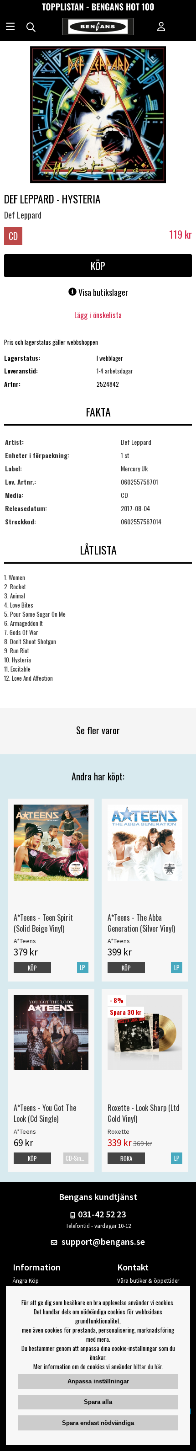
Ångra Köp (26, 1281)
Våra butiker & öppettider (148, 1281)
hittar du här (148, 1366)
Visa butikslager (102, 292)
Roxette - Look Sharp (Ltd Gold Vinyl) (144, 1113)
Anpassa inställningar (98, 1381)
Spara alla (98, 1401)
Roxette (118, 1131)
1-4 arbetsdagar (115, 370)
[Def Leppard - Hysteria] (98, 115)
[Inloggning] (161, 27)
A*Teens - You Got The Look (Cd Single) (45, 1113)
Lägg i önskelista (98, 314)
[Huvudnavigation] (10, 27)
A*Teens (25, 941)
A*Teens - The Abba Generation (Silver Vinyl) (141, 923)
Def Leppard (22, 215)
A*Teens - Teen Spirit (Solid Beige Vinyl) (43, 923)
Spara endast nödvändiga (98, 1422)
